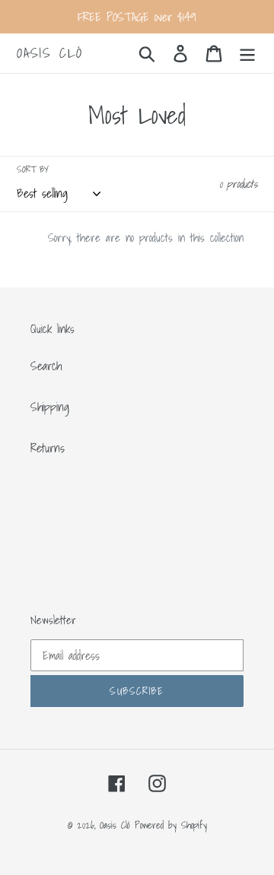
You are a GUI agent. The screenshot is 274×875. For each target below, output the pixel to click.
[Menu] (247, 53)
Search (46, 366)
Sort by (33, 169)
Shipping (49, 407)
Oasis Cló (50, 53)
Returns (47, 448)
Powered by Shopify (171, 825)
